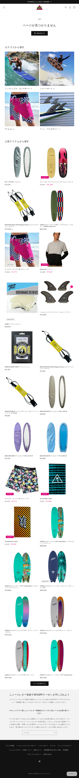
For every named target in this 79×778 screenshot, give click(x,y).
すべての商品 (10, 745)
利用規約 (65, 750)
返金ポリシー (38, 750)
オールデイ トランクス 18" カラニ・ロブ (17, 269)
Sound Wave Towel (46, 498)
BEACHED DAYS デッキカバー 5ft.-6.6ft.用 (53, 456)
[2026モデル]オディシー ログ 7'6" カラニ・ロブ (19, 675)
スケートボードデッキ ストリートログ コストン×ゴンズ (56, 182)
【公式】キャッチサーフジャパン (42, 773)
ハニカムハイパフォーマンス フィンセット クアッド (55, 312)
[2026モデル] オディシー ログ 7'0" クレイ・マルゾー (56, 630)
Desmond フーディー (46, 269)
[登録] (55, 732)
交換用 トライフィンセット (13, 324)
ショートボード (46, 89)
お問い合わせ (47, 754)
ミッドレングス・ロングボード (17, 89)
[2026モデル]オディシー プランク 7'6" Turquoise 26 (56, 675)
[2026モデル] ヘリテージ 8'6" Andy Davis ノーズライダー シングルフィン (57, 542)
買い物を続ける (39, 33)
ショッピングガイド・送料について (20, 750)
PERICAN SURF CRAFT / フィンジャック (17, 367)
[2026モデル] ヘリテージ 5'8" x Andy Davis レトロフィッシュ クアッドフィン (22, 586)
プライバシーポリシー (34, 754)
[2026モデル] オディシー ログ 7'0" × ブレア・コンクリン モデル (21, 631)
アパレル (8, 129)
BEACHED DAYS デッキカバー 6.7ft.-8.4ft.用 (19, 456)
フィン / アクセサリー (65, 745)
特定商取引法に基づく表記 (52, 750)
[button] (4, 7)
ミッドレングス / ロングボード (26, 745)
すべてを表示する (39, 683)
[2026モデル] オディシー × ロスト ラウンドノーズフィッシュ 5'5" (57, 586)
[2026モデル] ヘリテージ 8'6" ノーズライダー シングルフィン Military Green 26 (56, 225)
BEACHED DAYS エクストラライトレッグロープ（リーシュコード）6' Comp (22, 412)
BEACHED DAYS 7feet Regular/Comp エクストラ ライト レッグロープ (21, 225)
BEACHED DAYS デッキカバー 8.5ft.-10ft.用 (53, 411)
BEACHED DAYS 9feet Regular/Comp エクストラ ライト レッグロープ (57, 367)
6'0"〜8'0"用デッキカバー (13, 182)
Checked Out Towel (11, 541)
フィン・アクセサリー (49, 129)
